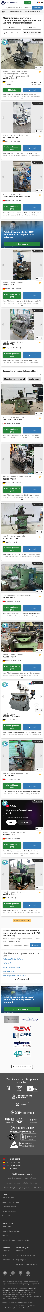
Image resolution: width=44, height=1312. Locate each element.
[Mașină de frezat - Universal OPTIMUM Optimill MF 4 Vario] (22, 176)
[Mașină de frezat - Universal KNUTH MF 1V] (22, 265)
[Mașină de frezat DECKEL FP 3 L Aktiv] (22, 696)
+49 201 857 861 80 (14, 1165)
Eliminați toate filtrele (13, 33)
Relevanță (32, 27)
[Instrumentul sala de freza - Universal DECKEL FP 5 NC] (22, 577)
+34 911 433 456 (13, 1169)
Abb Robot (37, 1188)
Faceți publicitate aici (22, 1067)
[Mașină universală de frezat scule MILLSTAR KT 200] (22, 117)
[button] (42, 2)
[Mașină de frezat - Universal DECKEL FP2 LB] (22, 637)
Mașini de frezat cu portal (14, 379)
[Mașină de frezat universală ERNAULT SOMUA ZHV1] (22, 399)
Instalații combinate (13, 1183)
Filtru (13, 27)
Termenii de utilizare (20, 1308)
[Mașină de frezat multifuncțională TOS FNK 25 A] (22, 755)
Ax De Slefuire (8, 963)
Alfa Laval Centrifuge (30, 1183)
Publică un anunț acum (22, 244)
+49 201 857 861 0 (13, 1162)
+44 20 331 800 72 (13, 1159)
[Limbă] (38, 2)
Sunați (33, 90)
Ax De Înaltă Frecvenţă (11, 967)
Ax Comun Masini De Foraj (13, 959)
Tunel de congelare (14, 1178)
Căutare (38, 7)
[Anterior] (3, 54)
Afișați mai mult (22, 979)
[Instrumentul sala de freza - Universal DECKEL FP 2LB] (22, 459)
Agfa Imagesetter (24, 1188)
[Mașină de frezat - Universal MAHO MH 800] (22, 874)
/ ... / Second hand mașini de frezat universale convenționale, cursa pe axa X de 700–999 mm (23, 12)
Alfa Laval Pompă (9, 1188)
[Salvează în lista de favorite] (40, 72)
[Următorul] (41, 54)
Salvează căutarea (22, 920)
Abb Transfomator (30, 1178)
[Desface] (22, 98)
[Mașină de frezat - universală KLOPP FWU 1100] (22, 518)
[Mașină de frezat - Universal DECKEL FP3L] (22, 324)
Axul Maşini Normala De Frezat (15, 975)
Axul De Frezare (9, 971)
